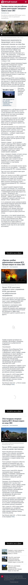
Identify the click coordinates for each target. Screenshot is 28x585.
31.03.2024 (3, 13)
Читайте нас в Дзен (14, 253)
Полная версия (14, 582)
